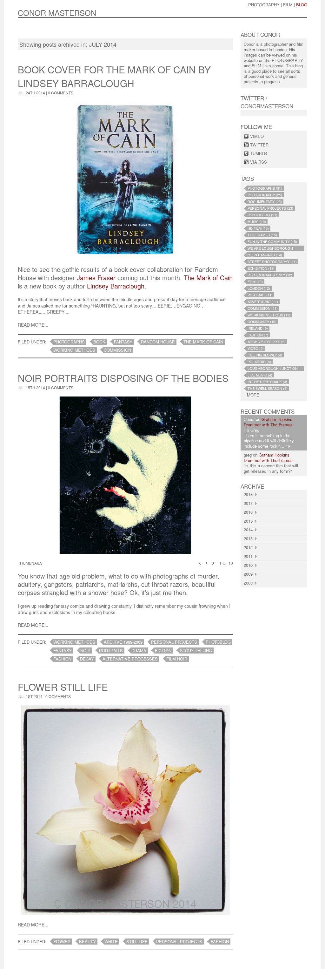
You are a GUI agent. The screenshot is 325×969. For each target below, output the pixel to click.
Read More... (33, 325)
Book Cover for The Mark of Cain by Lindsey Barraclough (114, 76)
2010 (249, 565)
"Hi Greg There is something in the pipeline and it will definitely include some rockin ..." (269, 438)
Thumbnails (30, 563)
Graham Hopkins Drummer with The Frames (268, 422)
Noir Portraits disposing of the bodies (123, 378)
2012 (249, 547)
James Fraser (96, 277)
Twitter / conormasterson (267, 102)
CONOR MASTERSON (57, 12)
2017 (249, 503)
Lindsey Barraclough (115, 285)
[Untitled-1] (125, 477)
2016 (249, 512)
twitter (259, 145)
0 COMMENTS (60, 92)
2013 (249, 538)
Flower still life (63, 687)
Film (288, 5)
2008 (249, 583)
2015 (249, 521)
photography (264, 5)
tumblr (258, 153)
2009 (249, 574)
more (253, 395)
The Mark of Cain (208, 277)
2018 (249, 494)
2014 (249, 529)
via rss (258, 162)
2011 (249, 556)
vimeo (257, 136)
